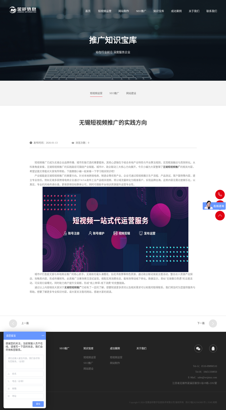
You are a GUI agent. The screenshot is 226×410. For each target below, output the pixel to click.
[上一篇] (13, 323)
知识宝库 (158, 11)
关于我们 (194, 11)
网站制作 (123, 11)
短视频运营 (104, 11)
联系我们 (211, 11)
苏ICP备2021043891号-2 (196, 402)
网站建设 (131, 93)
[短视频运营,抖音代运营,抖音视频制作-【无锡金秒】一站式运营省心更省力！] (28, 9)
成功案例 (176, 11)
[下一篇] (213, 323)
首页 (88, 11)
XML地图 (212, 402)
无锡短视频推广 (171, 167)
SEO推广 (141, 11)
